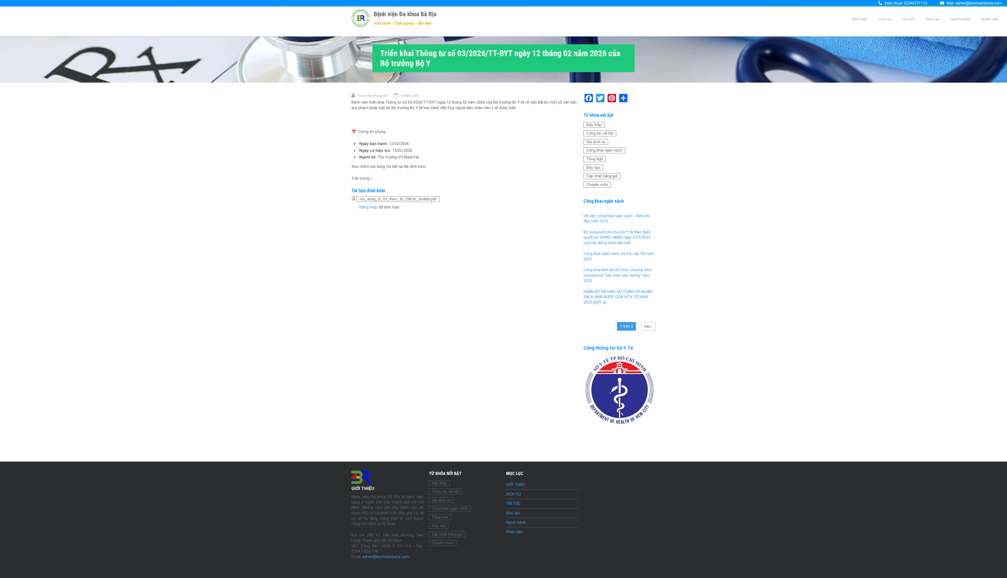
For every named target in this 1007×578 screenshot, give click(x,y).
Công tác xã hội (599, 133)
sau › (648, 326)
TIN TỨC (909, 19)
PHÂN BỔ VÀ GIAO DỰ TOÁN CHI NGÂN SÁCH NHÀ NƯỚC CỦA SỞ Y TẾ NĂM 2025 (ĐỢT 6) (617, 297)
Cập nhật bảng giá (601, 176)
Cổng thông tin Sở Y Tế (608, 348)
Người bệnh (961, 19)
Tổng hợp (594, 159)
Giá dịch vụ (595, 142)
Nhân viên (990, 19)
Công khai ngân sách (604, 150)
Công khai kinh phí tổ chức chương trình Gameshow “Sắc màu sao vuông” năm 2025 (617, 275)
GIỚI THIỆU (859, 19)
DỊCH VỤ (885, 19)
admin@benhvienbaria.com (978, 3)
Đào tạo (933, 19)
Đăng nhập (368, 207)
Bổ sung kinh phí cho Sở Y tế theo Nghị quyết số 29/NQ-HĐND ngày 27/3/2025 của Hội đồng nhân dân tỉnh (617, 237)
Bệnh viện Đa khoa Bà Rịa (405, 14)
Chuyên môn (597, 184)
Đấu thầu (594, 124)
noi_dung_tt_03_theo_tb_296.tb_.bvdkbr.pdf (398, 199)
